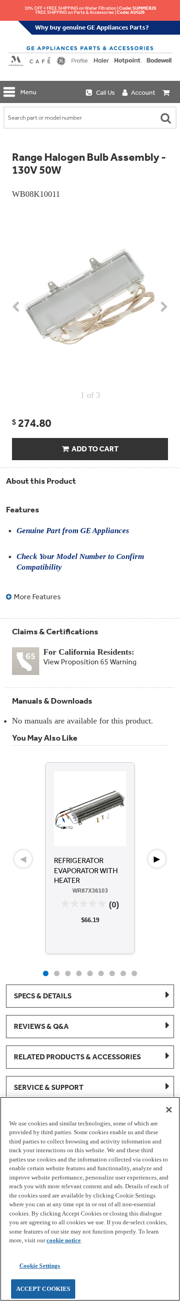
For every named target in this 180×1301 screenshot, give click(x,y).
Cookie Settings (39, 1265)
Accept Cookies (43, 1288)
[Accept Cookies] (169, 1110)
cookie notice (64, 1240)
